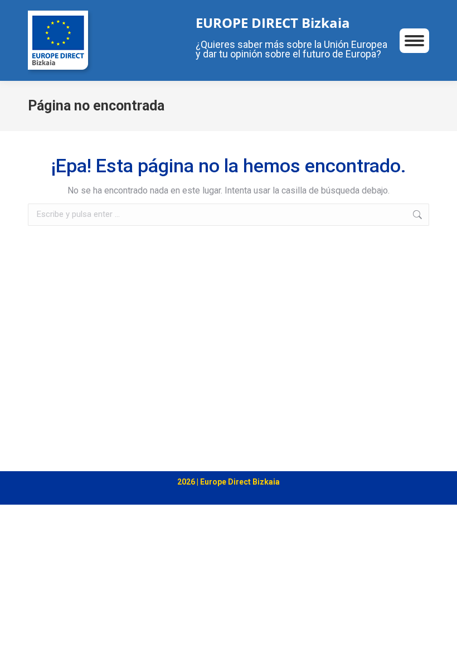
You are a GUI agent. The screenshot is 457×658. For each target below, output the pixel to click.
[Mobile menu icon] (414, 40)
